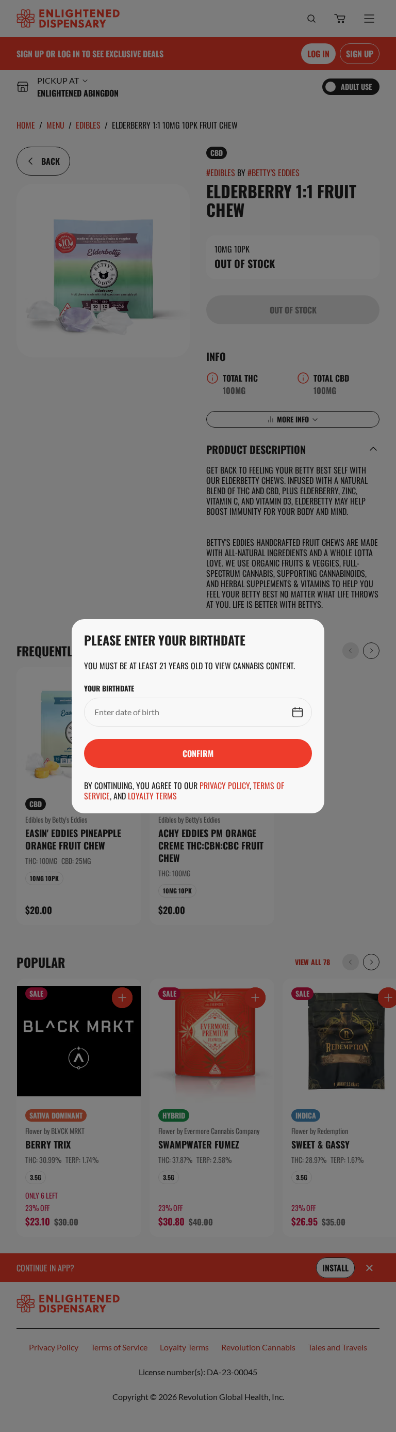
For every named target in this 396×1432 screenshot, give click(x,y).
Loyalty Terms (152, 796)
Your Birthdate (109, 688)
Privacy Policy (225, 785)
